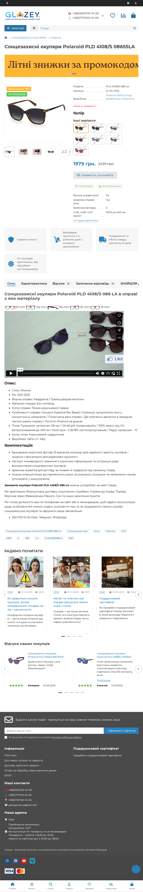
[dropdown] (7, 3)
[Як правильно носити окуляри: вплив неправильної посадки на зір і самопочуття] (26, 572)
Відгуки (61, 283)
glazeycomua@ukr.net (23, 804)
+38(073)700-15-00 (20, 799)
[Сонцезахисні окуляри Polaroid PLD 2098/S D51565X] (85, 661)
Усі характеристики (85, 220)
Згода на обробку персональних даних (30, 770)
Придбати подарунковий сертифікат (97, 755)
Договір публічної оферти (21, 765)
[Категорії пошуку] (34, 28)
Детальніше (103, 680)
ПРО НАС (10, 755)
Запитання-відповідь (94, 283)
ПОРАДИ (11, 592)
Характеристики (34, 283)
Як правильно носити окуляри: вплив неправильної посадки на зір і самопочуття (25, 604)
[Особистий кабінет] (136, 3)
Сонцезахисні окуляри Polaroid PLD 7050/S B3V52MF (46, 655)
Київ (11, 819)
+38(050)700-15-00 (85, 13)
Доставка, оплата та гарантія (23, 760)
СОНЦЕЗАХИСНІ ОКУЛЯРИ (29, 37)
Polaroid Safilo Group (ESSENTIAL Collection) (120, 97)
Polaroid (56, 37)
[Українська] (128, 3)
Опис (11, 283)
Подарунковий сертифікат (109, 600)
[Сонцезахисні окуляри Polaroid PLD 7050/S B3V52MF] (16, 661)
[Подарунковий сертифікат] (117, 572)
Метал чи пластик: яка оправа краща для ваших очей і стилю (70, 602)
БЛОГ (8, 775)
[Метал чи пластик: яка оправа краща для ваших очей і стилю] (72, 572)
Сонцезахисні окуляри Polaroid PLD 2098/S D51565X (114, 655)
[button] (10, 66)
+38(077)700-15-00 (85, 17)
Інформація (14, 748)
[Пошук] (134, 28)
